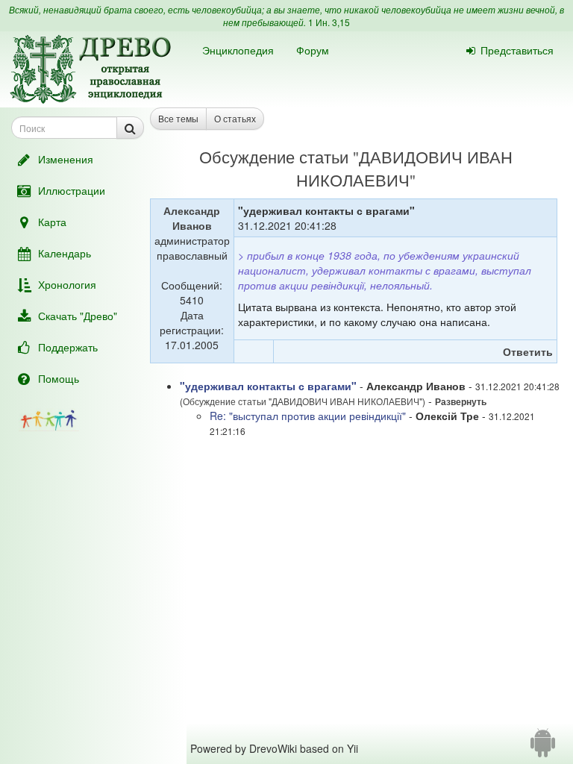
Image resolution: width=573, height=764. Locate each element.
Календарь (64, 252)
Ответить (528, 351)
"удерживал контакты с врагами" (268, 385)
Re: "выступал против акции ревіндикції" (308, 415)
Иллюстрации (71, 190)
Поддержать (68, 346)
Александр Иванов (191, 218)
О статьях (235, 118)
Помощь (58, 378)
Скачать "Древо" (77, 315)
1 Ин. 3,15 (329, 22)
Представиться (517, 50)
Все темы (178, 118)
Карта (52, 221)
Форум (312, 50)
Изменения (65, 158)
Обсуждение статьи (273, 156)
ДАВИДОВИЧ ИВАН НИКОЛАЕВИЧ (404, 168)
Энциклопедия (238, 50)
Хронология (67, 284)
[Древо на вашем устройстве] (542, 748)
